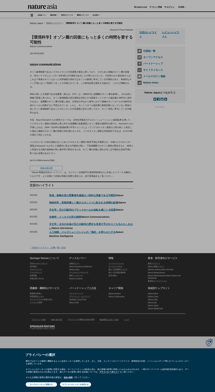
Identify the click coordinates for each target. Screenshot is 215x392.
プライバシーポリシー (109, 372)
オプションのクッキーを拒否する (75, 384)
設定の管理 (68, 377)
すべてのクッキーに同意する (41, 384)
